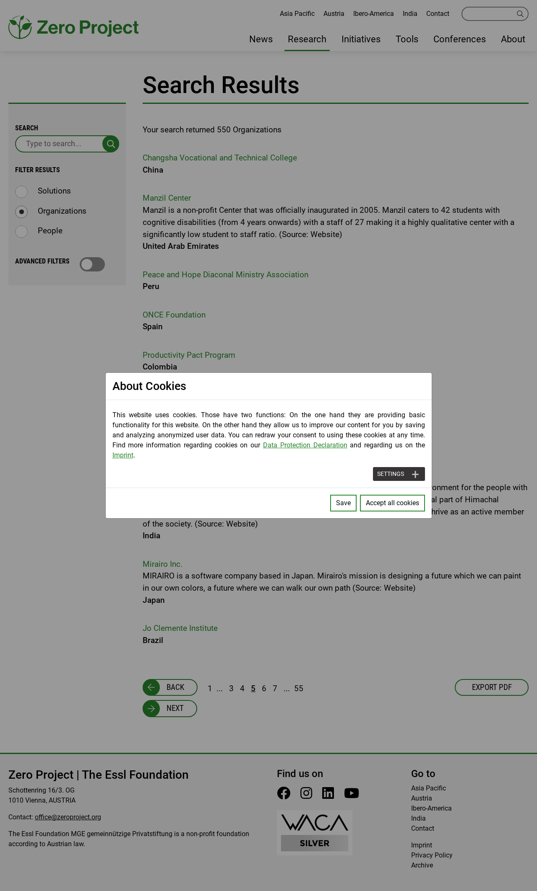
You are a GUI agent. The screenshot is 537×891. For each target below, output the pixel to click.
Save (343, 503)
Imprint (122, 455)
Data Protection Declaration (305, 445)
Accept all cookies (392, 503)
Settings (390, 473)
